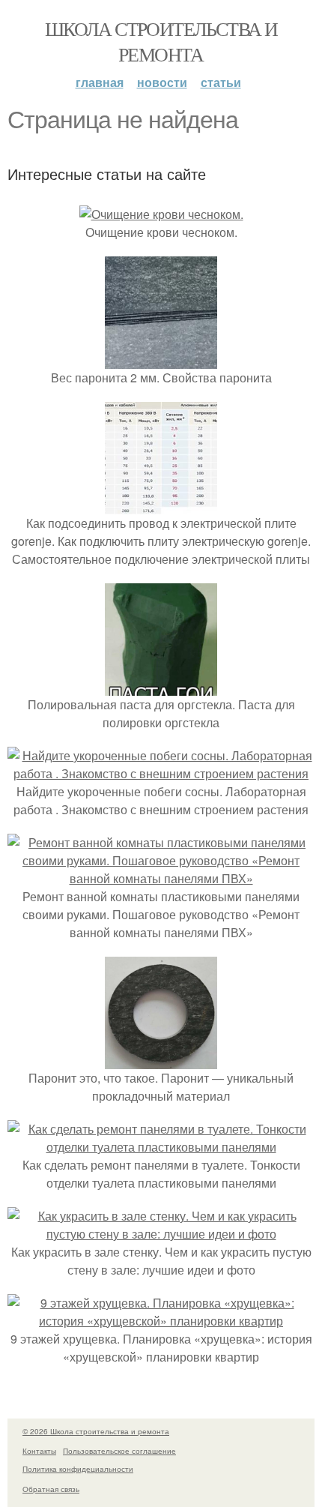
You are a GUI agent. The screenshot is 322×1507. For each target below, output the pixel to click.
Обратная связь (50, 1489)
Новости (162, 82)
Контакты (39, 1451)
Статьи (221, 82)
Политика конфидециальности (77, 1469)
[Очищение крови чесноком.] (161, 214)
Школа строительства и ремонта (161, 41)
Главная (100, 82)
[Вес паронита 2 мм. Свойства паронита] (161, 359)
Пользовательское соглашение (119, 1451)
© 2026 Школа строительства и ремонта (95, 1431)
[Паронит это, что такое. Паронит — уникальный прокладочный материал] (161, 1059)
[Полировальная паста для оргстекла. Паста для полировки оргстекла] (161, 686)
